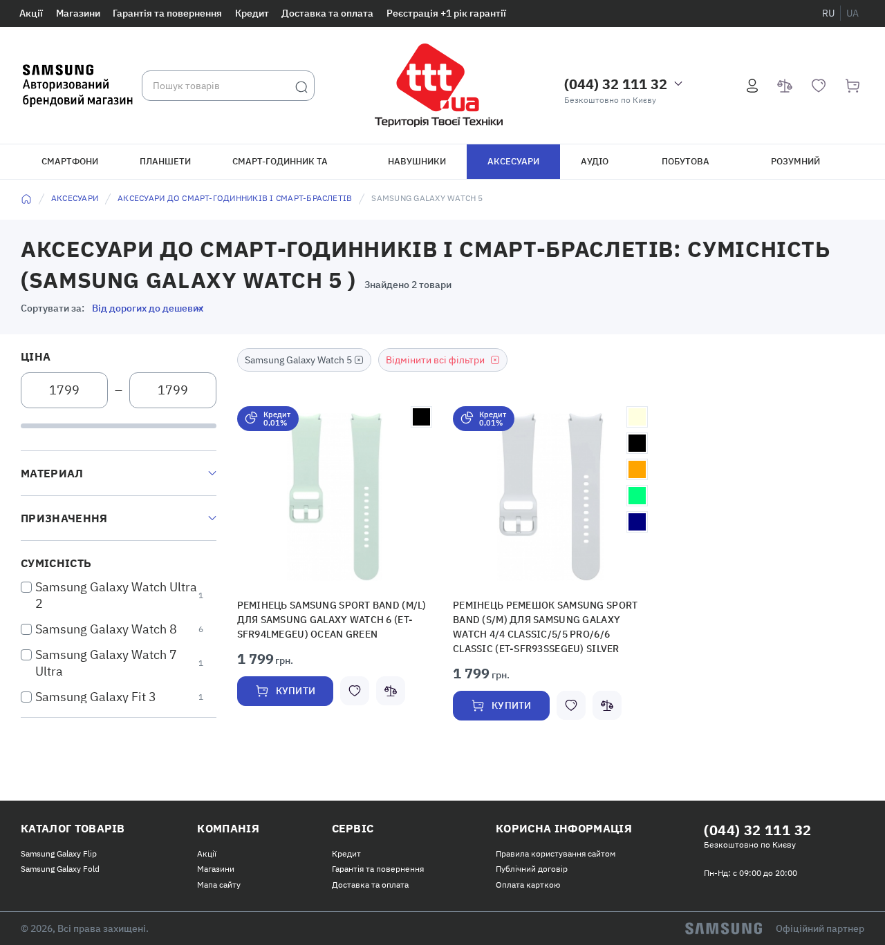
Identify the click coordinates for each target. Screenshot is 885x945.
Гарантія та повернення (167, 13)
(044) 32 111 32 (615, 84)
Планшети (165, 161)
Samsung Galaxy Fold (60, 868)
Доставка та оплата (327, 13)
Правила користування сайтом (555, 853)
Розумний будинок (795, 167)
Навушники (417, 161)
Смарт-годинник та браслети (280, 167)
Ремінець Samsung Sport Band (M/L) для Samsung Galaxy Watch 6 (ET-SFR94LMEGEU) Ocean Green (334, 618)
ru (828, 13)
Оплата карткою (528, 884)
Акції (31, 13)
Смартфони (69, 161)
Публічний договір (532, 868)
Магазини (78, 13)
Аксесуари (513, 161)
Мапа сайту (219, 884)
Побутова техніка (685, 167)
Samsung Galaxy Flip (59, 853)
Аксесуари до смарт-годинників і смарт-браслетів (235, 197)
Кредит (252, 13)
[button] (334, 497)
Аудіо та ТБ (594, 167)
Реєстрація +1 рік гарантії (446, 13)
